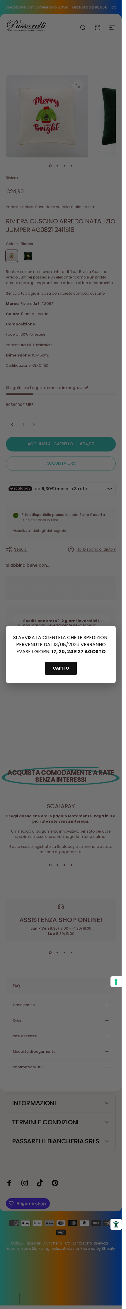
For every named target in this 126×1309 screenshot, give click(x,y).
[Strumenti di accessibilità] (116, 1224)
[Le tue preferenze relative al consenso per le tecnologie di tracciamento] (116, 981)
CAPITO (61, 668)
